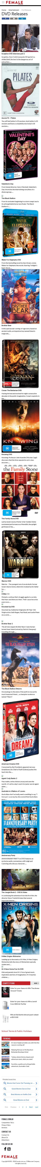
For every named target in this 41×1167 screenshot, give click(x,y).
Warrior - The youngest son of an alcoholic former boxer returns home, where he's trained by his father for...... (20, 586)
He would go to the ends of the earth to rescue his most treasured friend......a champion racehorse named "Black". (19, 694)
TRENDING (6, 1038)
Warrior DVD (6, 581)
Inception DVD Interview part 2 (13, 54)
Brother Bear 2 (7, 624)
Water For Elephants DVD (11, 260)
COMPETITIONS (9, 983)
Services (4, 1127)
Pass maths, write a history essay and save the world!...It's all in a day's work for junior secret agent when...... (20, 783)
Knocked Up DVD (8, 607)
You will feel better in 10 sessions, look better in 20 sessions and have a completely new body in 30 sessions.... (20, 123)
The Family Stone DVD (10, 519)
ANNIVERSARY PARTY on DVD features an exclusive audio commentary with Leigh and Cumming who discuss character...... (17, 861)
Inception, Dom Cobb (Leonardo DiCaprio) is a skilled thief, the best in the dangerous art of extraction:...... (18, 59)
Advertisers (5, 1140)
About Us (5, 1137)
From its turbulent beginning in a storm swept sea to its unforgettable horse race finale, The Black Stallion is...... (20, 203)
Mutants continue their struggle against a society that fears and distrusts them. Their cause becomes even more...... (20, 599)
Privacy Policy (6, 1125)
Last (36, 1107)
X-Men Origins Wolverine (11, 956)
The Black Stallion (8, 198)
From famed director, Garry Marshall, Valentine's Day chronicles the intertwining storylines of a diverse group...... (19, 189)
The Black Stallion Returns (12, 689)
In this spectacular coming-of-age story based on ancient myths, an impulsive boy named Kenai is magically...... (19, 331)
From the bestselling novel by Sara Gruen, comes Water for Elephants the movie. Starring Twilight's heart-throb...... (19, 265)
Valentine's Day (7, 184)
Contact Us (5, 1135)
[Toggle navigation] (4, 2)
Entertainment (14, 10)
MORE (36, 983)
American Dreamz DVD (10, 764)
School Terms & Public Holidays (17, 1031)
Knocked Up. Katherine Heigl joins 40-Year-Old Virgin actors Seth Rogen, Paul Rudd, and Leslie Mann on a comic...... (20, 612)
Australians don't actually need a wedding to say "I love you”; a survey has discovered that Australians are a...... (20, 796)
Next (31, 1107)
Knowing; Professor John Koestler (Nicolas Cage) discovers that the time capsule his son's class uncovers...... (19, 459)
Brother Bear (6, 326)
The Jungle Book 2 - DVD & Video (14, 892)
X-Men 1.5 (5, 594)
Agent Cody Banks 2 (9, 778)
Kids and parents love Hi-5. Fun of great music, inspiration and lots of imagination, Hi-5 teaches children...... (19, 974)
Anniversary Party (8, 855)
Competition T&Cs (8, 1122)
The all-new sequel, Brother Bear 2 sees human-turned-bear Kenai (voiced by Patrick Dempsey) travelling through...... (19, 629)
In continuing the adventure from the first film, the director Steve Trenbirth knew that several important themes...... (19, 897)
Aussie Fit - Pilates (9, 118)
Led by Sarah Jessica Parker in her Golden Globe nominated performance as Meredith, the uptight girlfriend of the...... (19, 524)
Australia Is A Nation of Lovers (13, 791)
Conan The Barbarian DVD (12, 390)
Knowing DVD (7, 454)
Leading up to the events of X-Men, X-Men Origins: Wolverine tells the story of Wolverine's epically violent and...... (20, 961)
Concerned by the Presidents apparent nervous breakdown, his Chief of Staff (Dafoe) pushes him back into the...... (19, 769)
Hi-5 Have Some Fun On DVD (13, 969)
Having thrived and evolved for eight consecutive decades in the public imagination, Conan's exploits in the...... (20, 395)
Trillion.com (29, 1161)
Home (4, 10)
